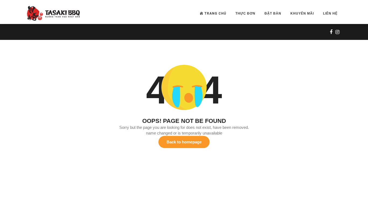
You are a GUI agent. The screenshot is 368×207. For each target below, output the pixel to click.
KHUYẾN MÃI (302, 13)
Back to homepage (184, 142)
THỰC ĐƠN (245, 13)
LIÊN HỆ (330, 13)
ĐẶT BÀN (273, 13)
